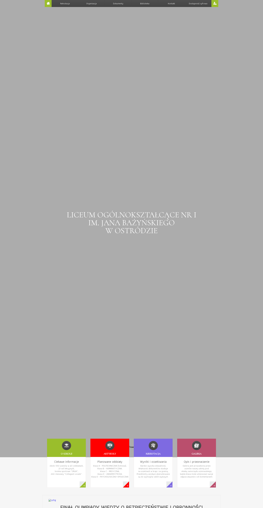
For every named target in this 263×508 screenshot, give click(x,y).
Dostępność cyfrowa (198, 3)
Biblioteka (144, 3)
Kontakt (171, 3)
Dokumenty (118, 3)
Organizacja (91, 3)
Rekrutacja (65, 3)
